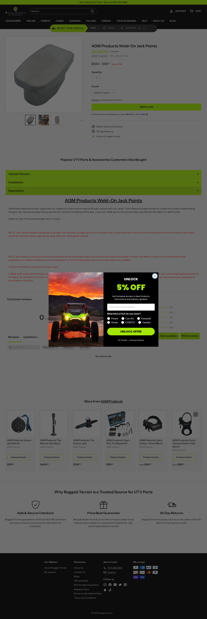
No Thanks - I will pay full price (131, 340)
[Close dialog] (154, 276)
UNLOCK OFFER (131, 332)
